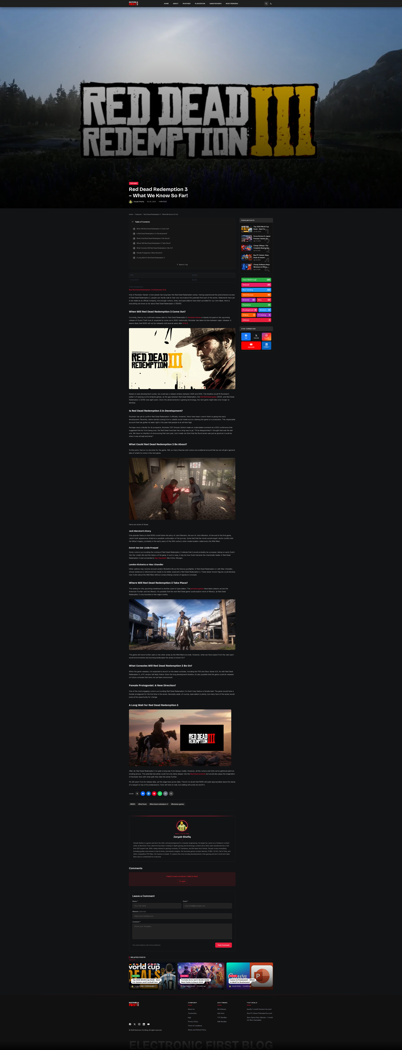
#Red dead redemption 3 (159, 804)
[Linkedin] (144, 1024)
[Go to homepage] (133, 3)
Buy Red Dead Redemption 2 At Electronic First (147, 290)
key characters (161, 558)
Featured (187, 4)
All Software (221, 1009)
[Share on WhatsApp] (160, 793)
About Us (191, 1009)
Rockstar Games (194, 317)
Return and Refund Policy (197, 1030)
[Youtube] (148, 1024)
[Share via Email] (165, 793)
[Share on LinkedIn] (148, 793)
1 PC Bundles (222, 1017)
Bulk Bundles (222, 1022)
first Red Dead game (208, 397)
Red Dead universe (197, 774)
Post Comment (223, 945)
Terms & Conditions (195, 1026)
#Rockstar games (177, 804)
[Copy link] (171, 793)
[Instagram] (139, 1024)
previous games (197, 589)
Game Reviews (215, 4)
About (175, 4)
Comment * (136, 922)
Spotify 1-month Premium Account (259, 1009)
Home (166, 4)
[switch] (271, 3)
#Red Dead (142, 804)
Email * (185, 901)
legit (189, 1017)
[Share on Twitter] (137, 793)
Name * (135, 901)
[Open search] (266, 3)
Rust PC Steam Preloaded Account (259, 1013)
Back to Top (183, 264)
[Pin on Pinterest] (154, 793)
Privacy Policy (193, 1022)
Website (139, 911)
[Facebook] (130, 1024)
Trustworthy (192, 1013)
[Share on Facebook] (143, 793)
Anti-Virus (220, 1013)
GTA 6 (185, 323)
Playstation (200, 4)
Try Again (182, 881)
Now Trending (232, 4)
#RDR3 (132, 804)
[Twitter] (134, 1024)
